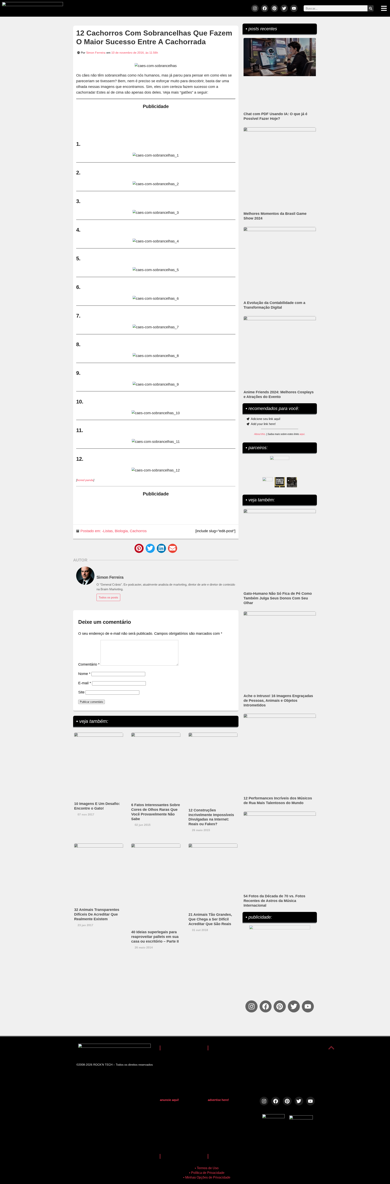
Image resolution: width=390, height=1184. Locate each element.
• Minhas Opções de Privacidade (206, 1177)
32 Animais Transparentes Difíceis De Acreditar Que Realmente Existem (96, 914)
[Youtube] (294, 8)
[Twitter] (284, 8)
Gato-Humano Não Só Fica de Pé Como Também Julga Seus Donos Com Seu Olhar (278, 598)
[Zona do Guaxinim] (292, 482)
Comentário (89, 664)
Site (81, 692)
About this (259, 434)
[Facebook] (264, 8)
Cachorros (138, 531)
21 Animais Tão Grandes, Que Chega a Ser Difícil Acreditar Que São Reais (210, 919)
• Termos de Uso (207, 1168)
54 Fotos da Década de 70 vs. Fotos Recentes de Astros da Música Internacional (274, 900)
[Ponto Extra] (280, 482)
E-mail (84, 683)
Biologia (121, 531)
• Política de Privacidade (206, 1172)
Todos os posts (108, 597)
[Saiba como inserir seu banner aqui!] (267, 482)
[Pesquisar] (370, 8)
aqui (302, 434)
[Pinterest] (274, 8)
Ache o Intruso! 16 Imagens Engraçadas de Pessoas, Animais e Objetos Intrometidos (278, 700)
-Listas (107, 531)
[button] (139, 548)
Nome (84, 674)
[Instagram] (255, 8)
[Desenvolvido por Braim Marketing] (301, 1118)
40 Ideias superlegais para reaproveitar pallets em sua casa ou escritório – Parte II (155, 936)
